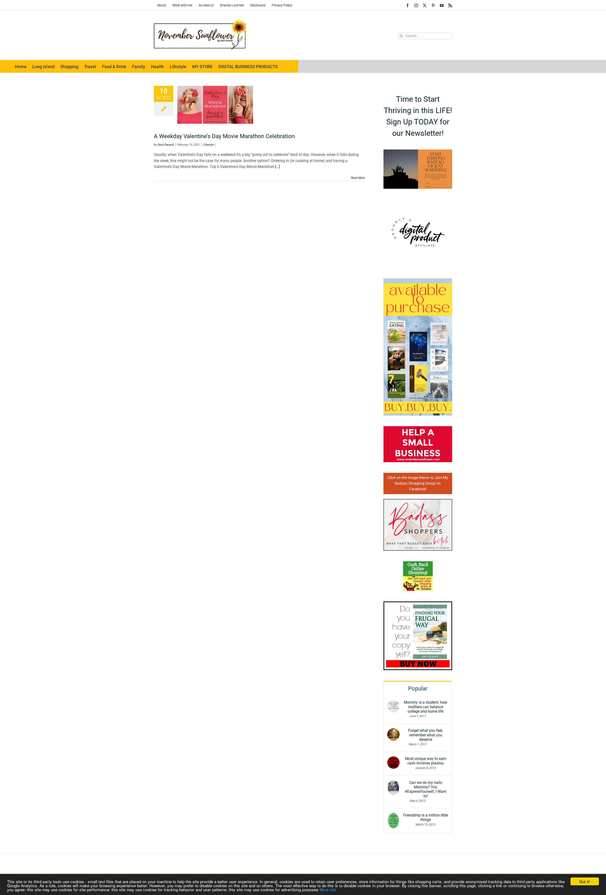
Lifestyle (208, 144)
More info (328, 889)
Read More (358, 178)
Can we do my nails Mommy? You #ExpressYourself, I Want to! (425, 789)
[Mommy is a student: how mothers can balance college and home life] (393, 703)
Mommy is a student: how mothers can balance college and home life (425, 707)
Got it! (584, 881)
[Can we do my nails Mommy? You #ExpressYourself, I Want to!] (393, 783)
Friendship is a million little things (425, 817)
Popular (418, 688)
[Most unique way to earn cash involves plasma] (393, 759)
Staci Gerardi (166, 144)
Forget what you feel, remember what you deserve (425, 735)
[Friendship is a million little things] (393, 816)
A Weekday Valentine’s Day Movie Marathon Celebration (224, 136)
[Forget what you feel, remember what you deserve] (393, 731)
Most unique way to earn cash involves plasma (425, 760)
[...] (277, 166)
